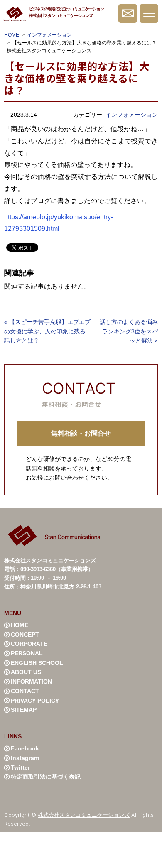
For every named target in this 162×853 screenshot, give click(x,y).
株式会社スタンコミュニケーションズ (84, 814)
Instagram (25, 758)
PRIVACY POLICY (35, 700)
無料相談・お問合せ (127, 13)
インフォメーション (49, 35)
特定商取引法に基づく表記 (46, 776)
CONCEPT (25, 634)
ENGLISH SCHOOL (37, 662)
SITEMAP (24, 709)
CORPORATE (29, 643)
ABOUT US (26, 672)
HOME (11, 35)
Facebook (25, 748)
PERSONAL (27, 653)
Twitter (20, 767)
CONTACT (25, 691)
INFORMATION (31, 681)
